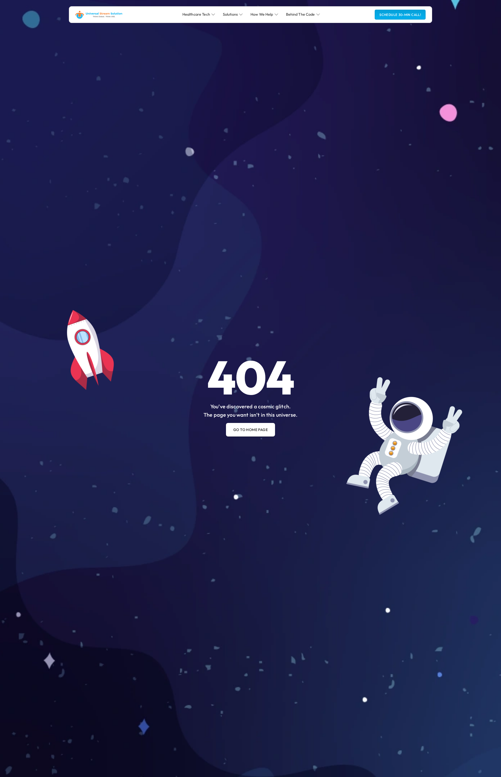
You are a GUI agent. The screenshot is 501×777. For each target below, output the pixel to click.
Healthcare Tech (196, 14)
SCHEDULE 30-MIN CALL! (400, 15)
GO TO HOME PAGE (250, 429)
